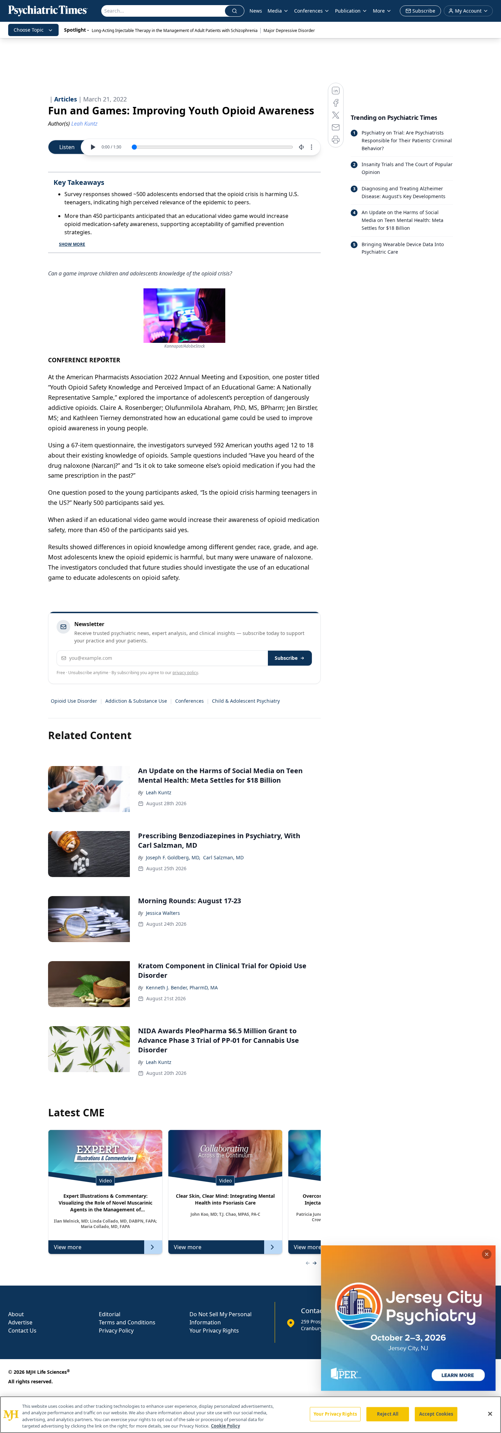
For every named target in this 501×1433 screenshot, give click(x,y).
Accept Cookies (436, 1414)
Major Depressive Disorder (289, 30)
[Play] (93, 147)
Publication (348, 10)
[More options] (311, 147)
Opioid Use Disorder (74, 701)
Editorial (109, 1314)
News (255, 10)
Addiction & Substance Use (136, 701)
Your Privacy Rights (214, 1330)
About (16, 1314)
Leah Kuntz (158, 792)
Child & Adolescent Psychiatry (246, 701)
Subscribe (286, 658)
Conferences (189, 701)
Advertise (20, 1322)
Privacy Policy (116, 1330)
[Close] (490, 1413)
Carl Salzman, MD (223, 857)
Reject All (387, 1414)
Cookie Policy (225, 1426)
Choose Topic (29, 30)
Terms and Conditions (127, 1322)
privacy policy (185, 672)
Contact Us (22, 1330)
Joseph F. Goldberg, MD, (173, 857)
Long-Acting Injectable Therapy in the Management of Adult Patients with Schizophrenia (175, 30)
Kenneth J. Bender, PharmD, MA (182, 987)
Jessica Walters (163, 913)
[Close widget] (486, 1254)
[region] (250, 1414)
